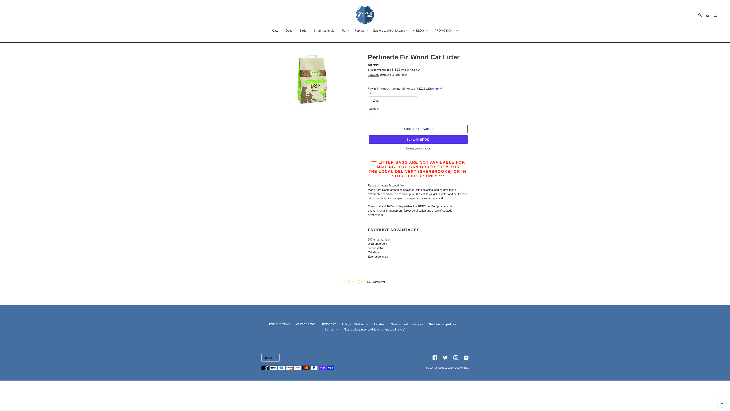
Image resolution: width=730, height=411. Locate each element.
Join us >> (331, 329)
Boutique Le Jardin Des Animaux (452, 367)
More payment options (418, 148)
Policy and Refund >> (355, 324)
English (269, 357)
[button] (395, 70)
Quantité (374, 108)
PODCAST (329, 324)
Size (371, 93)
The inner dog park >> (442, 324)
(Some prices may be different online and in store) (374, 329)
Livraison (373, 74)
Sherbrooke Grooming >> (407, 324)
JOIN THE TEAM (279, 324)
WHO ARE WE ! (306, 324)
